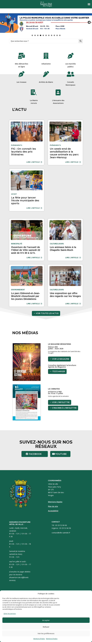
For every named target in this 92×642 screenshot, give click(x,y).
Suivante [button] (89, 22)
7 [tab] (48, 35)
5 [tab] (43, 35)
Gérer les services (10, 614)
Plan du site (53, 506)
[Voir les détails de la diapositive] (46, 23)
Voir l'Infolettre (61, 402)
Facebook (35, 454)
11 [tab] (59, 35)
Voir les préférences (46, 633)
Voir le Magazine (60, 359)
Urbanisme (46, 64)
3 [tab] (37, 35)
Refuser (46, 627)
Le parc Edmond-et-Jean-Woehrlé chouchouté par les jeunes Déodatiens (25, 296)
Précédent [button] (3, 22)
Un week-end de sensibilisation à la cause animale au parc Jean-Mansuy (64, 153)
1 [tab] (32, 35)
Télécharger (58, 371)
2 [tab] (35, 35)
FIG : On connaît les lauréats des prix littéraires (23, 151)
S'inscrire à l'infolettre (64, 408)
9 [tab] (54, 35)
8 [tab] (51, 35)
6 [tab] (46, 35)
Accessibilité (53, 511)
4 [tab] (40, 35)
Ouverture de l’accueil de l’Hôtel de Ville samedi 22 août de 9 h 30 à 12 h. (25, 250)
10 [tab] (57, 35)
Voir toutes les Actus (47, 313)
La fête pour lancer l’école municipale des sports (25, 200)
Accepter (46, 620)
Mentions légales (39, 639)
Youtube (61, 454)
